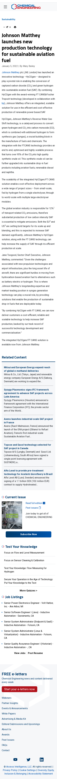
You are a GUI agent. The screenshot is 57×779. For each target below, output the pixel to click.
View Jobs (19, 653)
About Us (6, 729)
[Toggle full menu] (5, 6)
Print (15, 27)
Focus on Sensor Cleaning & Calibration (24, 560)
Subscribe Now (28, 534)
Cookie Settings (27, 770)
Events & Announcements (15, 708)
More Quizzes (27, 590)
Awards (6, 734)
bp (3, 103)
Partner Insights (10, 703)
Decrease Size (4, 27)
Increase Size (10, 27)
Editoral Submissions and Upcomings (21, 724)
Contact (6, 750)
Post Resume (35, 653)
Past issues (32, 507)
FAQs (4, 745)
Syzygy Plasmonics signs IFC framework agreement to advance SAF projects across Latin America (28, 393)
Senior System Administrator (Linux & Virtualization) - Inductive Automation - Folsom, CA (28, 634)
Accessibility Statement (40, 773)
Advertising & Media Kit (14, 718)
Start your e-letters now (19, 689)
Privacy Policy (10, 770)
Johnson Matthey (10, 72)
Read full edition (34, 503)
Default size (7, 27)
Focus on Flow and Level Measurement (24, 552)
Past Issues (8, 739)
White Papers (9, 713)
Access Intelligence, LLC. (19, 766)
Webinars (6, 697)
